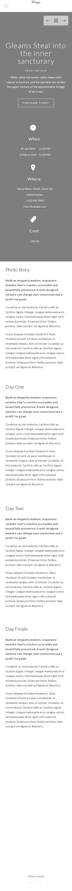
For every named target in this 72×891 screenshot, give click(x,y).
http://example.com (35, 206)
